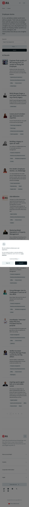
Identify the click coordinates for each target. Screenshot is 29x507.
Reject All (8, 263)
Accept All (21, 263)
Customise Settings (14, 259)
